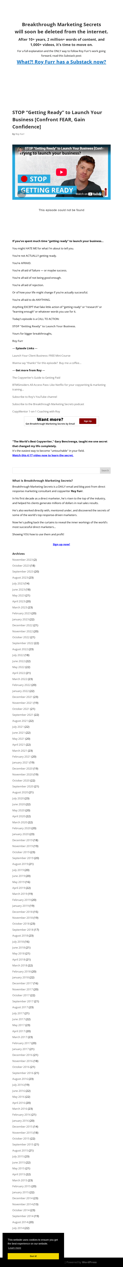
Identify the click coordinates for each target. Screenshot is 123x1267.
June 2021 (18, 732)
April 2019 (18, 888)
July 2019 (18, 870)
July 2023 (18, 583)
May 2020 (18, 810)
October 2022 (21, 637)
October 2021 (21, 709)
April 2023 (18, 601)
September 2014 (22, 1216)
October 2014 (21, 1210)
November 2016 (22, 1061)
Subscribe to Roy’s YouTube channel (34, 397)
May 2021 (18, 738)
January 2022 (20, 691)
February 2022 (21, 685)
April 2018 (18, 959)
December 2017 (22, 983)
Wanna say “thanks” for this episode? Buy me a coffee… (46, 363)
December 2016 (22, 1055)
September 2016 (22, 1073)
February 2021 (21, 756)
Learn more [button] (14, 1248)
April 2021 (18, 744)
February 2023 (21, 613)
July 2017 (18, 1013)
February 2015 (21, 1186)
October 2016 (21, 1067)
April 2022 (18, 673)
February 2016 (21, 1114)
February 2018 (21, 971)
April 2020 (18, 816)
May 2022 (18, 667)
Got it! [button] (33, 1256)
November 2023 (22, 559)
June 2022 (18, 661)
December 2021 (22, 697)
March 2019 (19, 894)
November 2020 (22, 774)
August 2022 (20, 649)
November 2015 (22, 1132)
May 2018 (18, 953)
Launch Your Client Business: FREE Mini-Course (41, 355)
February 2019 (21, 900)
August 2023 (20, 577)
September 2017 (22, 1001)
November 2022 (22, 631)
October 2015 (21, 1138)
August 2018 (20, 935)
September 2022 (22, 643)
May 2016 (18, 1097)
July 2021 (18, 727)
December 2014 (22, 1198)
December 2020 (22, 768)
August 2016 (20, 1079)
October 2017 (21, 995)
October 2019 (21, 852)
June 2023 (18, 589)
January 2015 (20, 1192)
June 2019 (18, 876)
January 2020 (20, 834)
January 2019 (20, 906)
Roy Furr (20, 133)
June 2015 (18, 1162)
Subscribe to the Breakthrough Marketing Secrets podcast (48, 404)
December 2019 (22, 840)
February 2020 (21, 828)
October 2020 (21, 780)
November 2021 (22, 703)
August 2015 (20, 1150)
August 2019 (20, 864)
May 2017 (18, 1025)
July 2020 (18, 798)
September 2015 (22, 1144)
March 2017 (19, 1037)
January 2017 (20, 1049)
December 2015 (22, 1126)
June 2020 (18, 804)
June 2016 (18, 1091)
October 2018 (21, 923)
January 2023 (20, 619)
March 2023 (19, 607)
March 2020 (19, 822)
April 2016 (18, 1103)
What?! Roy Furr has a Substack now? (61, 61)
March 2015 (19, 1180)
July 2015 (18, 1156)
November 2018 (22, 917)
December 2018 (22, 912)
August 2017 (20, 1007)
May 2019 (18, 882)
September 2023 (22, 571)
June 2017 (18, 1019)
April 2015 (18, 1174)
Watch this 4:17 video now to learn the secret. (43, 455)
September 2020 (22, 786)
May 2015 (18, 1168)
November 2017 (22, 989)
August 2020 (20, 792)
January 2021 (20, 762)
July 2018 (18, 941)
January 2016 (20, 1120)
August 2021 (20, 721)
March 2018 (19, 965)
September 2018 (22, 929)
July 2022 (18, 655)
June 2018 (18, 947)
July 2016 (18, 1085)
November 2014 (22, 1204)
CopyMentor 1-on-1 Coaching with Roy (36, 411)
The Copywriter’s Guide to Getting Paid (36, 377)
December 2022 (22, 625)
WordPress (89, 1262)
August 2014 (20, 1222)
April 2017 (18, 1031)
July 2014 (18, 1228)
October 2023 (21, 565)
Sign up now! (61, 544)
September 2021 (22, 715)
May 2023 (18, 595)
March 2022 (19, 679)
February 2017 (21, 1043)
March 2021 (19, 750)
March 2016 (19, 1108)
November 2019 (22, 846)
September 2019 (22, 858)
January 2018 (20, 977)
